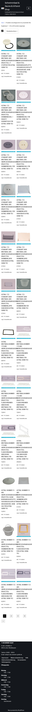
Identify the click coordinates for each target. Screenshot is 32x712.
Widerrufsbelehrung (17, 658)
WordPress (21, 710)
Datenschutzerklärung (8, 660)
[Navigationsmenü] (29, 8)
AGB (26, 658)
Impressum (5, 658)
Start (2, 22)
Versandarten (22, 660)
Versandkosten (8, 76)
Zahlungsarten (6, 662)
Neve (9, 710)
